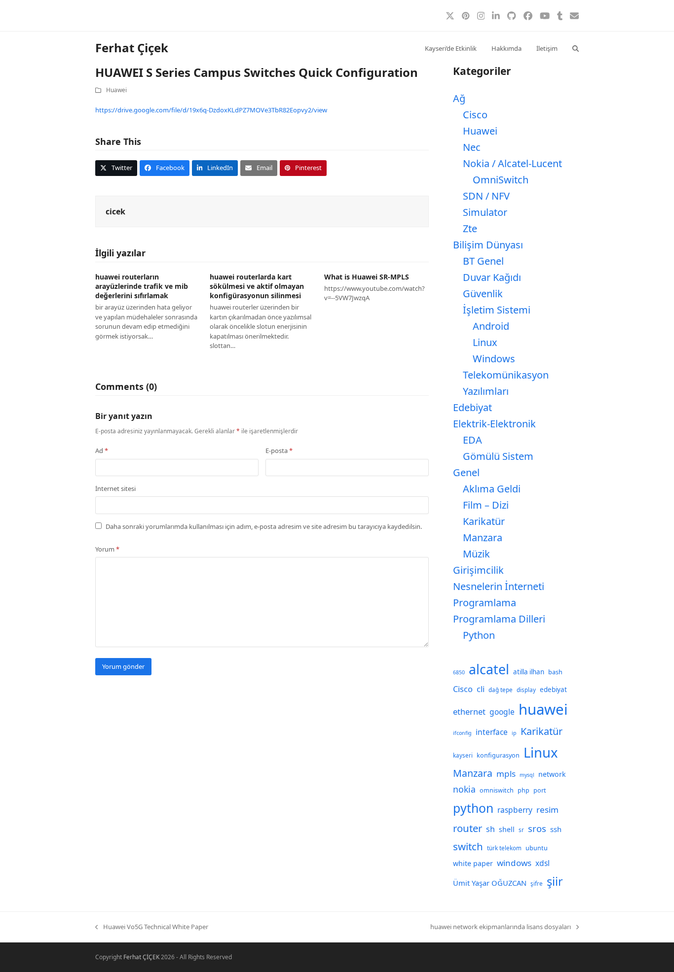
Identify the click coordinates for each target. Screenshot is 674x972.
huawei (543, 709)
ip (514, 732)
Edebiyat (472, 407)
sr (521, 829)
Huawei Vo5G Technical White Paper (151, 927)
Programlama (484, 602)
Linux (485, 342)
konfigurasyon (498, 755)
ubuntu (536, 848)
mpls (506, 773)
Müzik (476, 553)
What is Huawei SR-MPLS (366, 276)
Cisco (475, 114)
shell (507, 829)
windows (514, 862)
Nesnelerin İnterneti (498, 586)
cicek (115, 211)
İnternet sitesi (115, 488)
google (502, 711)
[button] (575, 47)
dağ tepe (500, 690)
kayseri (463, 755)
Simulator (485, 212)
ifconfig (462, 732)
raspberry (514, 809)
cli (481, 688)
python (473, 808)
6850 (459, 672)
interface (492, 732)
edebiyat (553, 689)
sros (537, 828)
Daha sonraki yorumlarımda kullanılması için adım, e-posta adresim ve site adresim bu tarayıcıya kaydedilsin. (264, 526)
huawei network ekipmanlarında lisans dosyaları (500, 927)
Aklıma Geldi (492, 488)
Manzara (482, 537)
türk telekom (504, 848)
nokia (464, 789)
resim (547, 809)
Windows (494, 358)
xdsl (542, 863)
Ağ (459, 98)
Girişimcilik (478, 570)
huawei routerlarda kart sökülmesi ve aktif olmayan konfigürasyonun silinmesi (257, 286)
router (467, 828)
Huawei (116, 90)
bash (555, 672)
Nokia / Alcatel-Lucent (512, 163)
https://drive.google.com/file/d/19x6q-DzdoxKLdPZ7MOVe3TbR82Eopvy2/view (211, 109)
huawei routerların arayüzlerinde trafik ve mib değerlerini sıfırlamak (141, 286)
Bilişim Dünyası (488, 244)
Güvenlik (483, 293)
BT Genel (483, 261)
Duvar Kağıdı (492, 277)
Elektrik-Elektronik (494, 423)
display (526, 690)
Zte (470, 228)
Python (479, 635)
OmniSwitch (500, 179)
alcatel (489, 669)
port (539, 790)
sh (490, 829)
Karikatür (484, 521)
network (552, 774)
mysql (527, 774)
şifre (536, 883)
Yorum (107, 549)
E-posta (279, 450)
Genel (466, 472)
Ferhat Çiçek (131, 47)
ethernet (469, 711)
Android (491, 326)
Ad (101, 450)
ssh (556, 829)
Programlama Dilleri (499, 618)
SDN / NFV (486, 196)
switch (468, 846)
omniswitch (497, 790)
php (523, 790)
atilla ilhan (528, 671)
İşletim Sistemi (496, 309)
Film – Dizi (486, 505)
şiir (555, 881)
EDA (472, 440)
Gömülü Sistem (498, 456)
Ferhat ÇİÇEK (141, 957)
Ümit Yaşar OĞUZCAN (489, 883)
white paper (473, 863)
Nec (472, 147)
